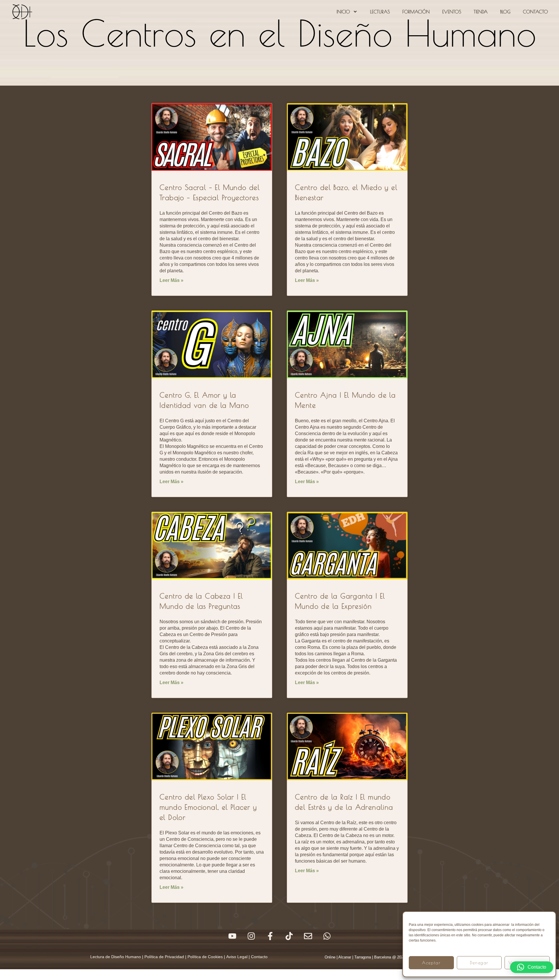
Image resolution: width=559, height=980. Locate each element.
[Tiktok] (289, 936)
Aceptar (431, 962)
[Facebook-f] (270, 936)
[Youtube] (232, 936)
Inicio (343, 11)
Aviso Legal (236, 956)
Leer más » (171, 280)
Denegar (479, 962)
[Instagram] (251, 936)
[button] (531, 967)
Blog (505, 11)
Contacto (535, 11)
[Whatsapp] (327, 936)
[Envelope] (308, 936)
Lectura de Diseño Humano (115, 956)
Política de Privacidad (164, 956)
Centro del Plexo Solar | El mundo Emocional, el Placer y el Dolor (208, 807)
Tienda (481, 11)
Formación (416, 11)
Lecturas (380, 11)
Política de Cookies (205, 956)
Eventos (451, 11)
